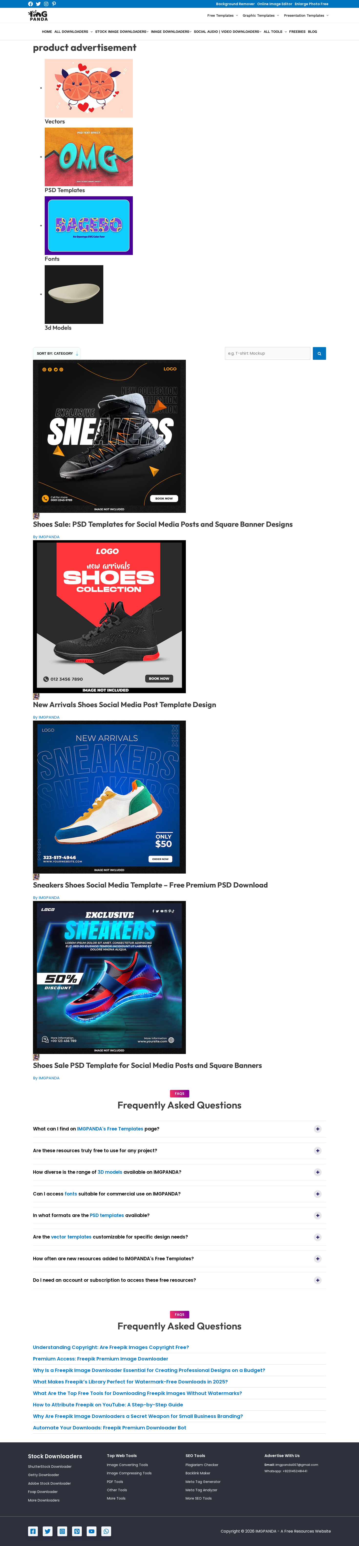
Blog (312, 31)
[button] (235, 15)
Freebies (297, 31)
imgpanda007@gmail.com (296, 1464)
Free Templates (220, 15)
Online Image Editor (274, 3)
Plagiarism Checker (202, 1464)
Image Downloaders (170, 31)
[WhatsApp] (106, 1531)
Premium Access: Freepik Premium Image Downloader (100, 1358)
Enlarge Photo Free (311, 3)
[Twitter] (38, 3)
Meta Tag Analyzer (201, 1490)
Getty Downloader (43, 1474)
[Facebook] (30, 3)
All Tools (273, 31)
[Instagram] (46, 3)
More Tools (116, 1498)
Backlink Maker (198, 1473)
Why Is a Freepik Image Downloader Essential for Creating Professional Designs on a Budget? (149, 1370)
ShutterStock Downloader (50, 1466)
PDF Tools (115, 1481)
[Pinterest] (54, 3)
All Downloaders (71, 31)
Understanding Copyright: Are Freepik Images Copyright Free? (111, 1347)
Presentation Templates (304, 15)
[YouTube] (91, 1531)
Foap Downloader (43, 1491)
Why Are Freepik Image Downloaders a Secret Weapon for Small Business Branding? (138, 1416)
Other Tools (117, 1490)
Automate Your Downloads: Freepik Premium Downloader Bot (109, 1427)
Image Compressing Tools (129, 1473)
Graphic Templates (259, 15)
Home (47, 31)
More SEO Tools (199, 1498)
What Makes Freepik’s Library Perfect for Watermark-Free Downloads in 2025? (130, 1381)
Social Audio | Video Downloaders (226, 31)
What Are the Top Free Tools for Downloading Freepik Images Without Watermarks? (137, 1393)
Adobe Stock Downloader (49, 1483)
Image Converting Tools (127, 1464)
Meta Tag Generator (203, 1481)
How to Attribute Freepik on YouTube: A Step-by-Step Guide (108, 1404)
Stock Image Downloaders (120, 31)
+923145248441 (295, 1471)
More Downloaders (44, 1500)
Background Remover (235, 3)
